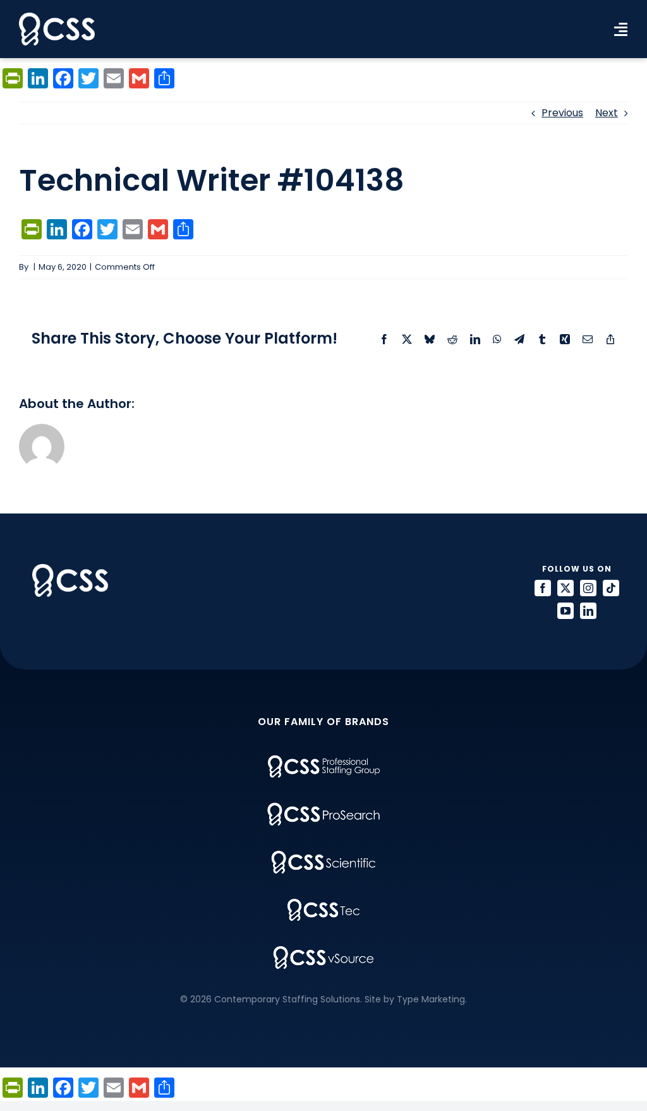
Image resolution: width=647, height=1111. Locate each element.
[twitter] (565, 588)
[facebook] (543, 588)
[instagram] (588, 588)
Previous (562, 112)
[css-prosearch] (323, 807)
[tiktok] (611, 588)
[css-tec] (323, 903)
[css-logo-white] (57, 17)
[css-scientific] (323, 855)
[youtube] (565, 611)
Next (606, 112)
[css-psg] (324, 760)
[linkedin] (588, 611)
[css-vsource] (323, 951)
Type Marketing (431, 999)
